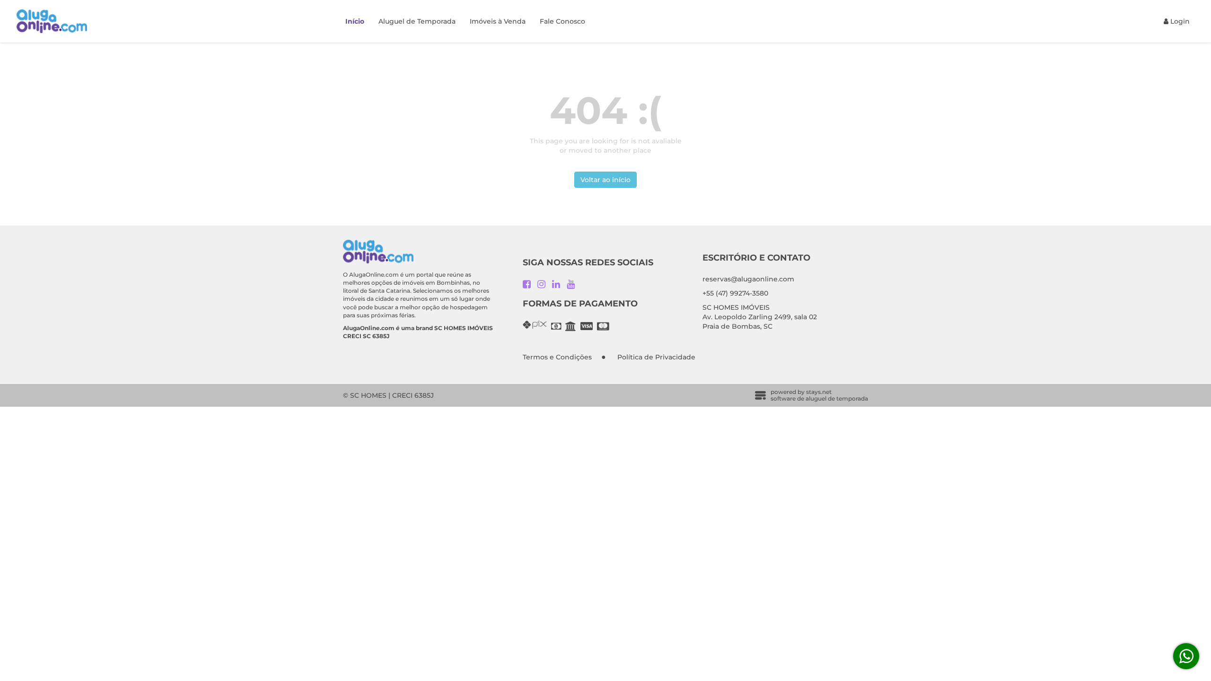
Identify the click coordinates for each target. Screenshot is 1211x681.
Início (354, 21)
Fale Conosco (562, 21)
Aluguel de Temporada (417, 21)
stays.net (819, 391)
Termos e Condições (557, 357)
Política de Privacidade (656, 357)
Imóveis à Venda (498, 21)
